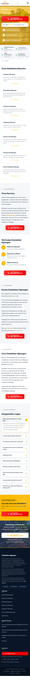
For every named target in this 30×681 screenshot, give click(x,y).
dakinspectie (10, 328)
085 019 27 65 (18, 330)
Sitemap (18, 673)
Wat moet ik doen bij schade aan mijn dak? (13, 473)
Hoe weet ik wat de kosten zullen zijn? (13, 441)
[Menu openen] (28, 3)
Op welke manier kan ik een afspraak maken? (13, 448)
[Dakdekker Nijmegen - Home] (5, 3)
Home (2, 61)
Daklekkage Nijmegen (7, 602)
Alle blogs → (5, 641)
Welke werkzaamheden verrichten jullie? (12, 419)
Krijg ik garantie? (7, 455)
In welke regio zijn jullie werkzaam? (12, 436)
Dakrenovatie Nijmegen (7, 605)
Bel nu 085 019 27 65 (10, 653)
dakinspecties (21, 425)
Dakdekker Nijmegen (15, 669)
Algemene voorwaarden (15, 671)
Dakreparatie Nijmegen (7, 609)
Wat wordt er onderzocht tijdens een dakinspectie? (13, 486)
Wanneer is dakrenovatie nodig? (11, 466)
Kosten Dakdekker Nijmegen (8, 612)
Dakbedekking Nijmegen (7, 595)
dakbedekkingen (10, 215)
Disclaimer (12, 673)
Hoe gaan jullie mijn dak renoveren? (12, 480)
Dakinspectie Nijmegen (7, 598)
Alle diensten (5, 616)
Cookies (23, 671)
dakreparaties (19, 427)
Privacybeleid (6, 671)
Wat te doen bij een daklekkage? (11, 461)
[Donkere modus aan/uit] (17, 2)
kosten (14, 296)
